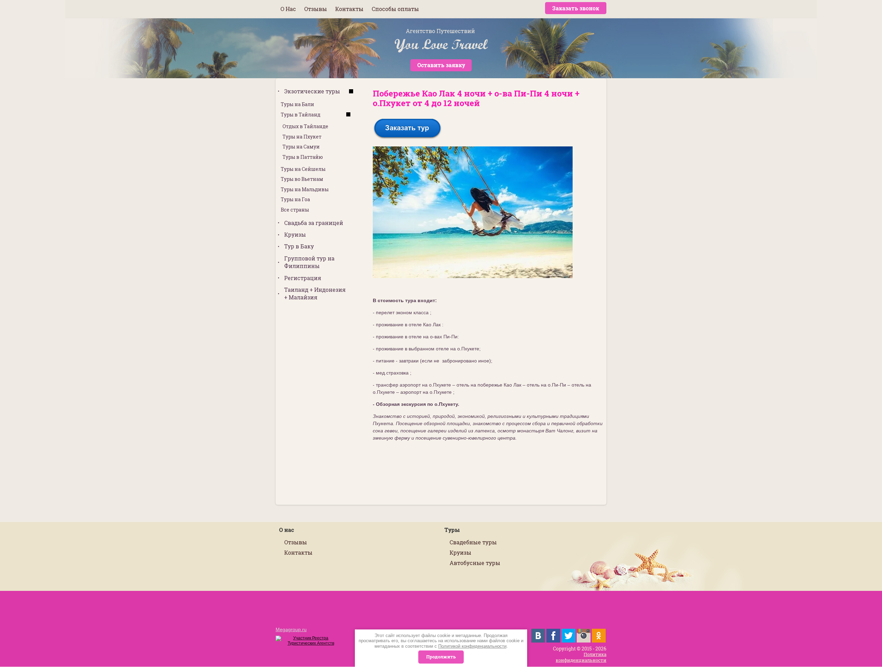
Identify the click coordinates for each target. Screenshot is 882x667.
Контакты (298, 552)
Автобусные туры (475, 562)
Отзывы (295, 542)
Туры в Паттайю (303, 157)
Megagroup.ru (291, 629)
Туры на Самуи (301, 146)
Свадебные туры (473, 542)
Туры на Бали (297, 104)
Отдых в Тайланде (305, 126)
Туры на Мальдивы (305, 189)
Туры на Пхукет (302, 136)
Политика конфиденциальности (581, 657)
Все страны (295, 209)
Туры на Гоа (295, 199)
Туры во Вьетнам (302, 179)
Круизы (460, 552)
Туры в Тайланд (300, 114)
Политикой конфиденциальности (472, 646)
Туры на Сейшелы (303, 169)
